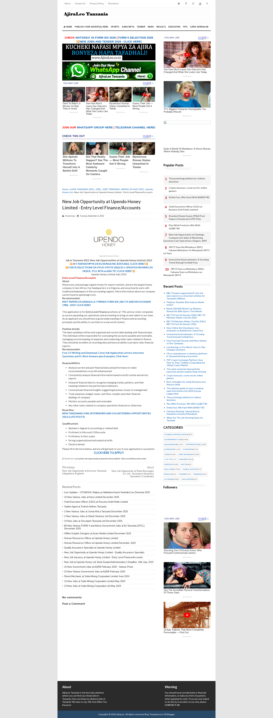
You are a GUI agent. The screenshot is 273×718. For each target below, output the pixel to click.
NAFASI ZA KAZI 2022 (132, 189)
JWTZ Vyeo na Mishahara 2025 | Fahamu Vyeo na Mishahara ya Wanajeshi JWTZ (183, 272)
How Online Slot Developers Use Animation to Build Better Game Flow (185, 329)
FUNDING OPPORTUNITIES (176, 434)
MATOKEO (169, 464)
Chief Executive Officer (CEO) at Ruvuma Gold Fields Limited (96, 501)
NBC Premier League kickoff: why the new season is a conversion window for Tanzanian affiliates (186, 296)
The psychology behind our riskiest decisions (187, 180)
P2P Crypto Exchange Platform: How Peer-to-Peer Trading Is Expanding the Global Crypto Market (186, 363)
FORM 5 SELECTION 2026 (135, 37)
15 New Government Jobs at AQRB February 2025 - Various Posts (98, 566)
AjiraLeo (120, 714)
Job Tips (168, 459)
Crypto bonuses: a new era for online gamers (188, 189)
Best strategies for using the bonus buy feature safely (186, 383)
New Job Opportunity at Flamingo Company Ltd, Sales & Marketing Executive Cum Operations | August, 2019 (185, 237)
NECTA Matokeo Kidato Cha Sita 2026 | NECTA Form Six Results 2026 (186, 322)
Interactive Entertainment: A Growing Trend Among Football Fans (189, 261)
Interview (188, 449)
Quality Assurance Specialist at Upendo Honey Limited (92, 547)
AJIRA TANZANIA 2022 (82, 189)
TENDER (141, 27)
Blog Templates (152, 714)
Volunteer (187, 479)
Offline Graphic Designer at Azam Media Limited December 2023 (97, 533)
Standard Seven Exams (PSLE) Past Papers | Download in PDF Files (187, 217)
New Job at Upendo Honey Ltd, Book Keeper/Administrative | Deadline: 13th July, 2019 (108, 562)
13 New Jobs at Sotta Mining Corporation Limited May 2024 (94, 581)
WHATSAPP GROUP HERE (95, 127)
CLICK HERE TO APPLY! (109, 452)
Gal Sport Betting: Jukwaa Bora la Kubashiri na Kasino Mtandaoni (183, 412)
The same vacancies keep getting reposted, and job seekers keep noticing (186, 370)
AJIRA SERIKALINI (199, 27)
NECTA (184, 464)
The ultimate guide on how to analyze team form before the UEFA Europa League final (185, 391)
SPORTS (115, 27)
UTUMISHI (168, 479)
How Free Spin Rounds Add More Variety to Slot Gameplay (187, 342)
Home (68, 27)
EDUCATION (174, 27)
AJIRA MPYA (128, 27)
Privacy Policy (97, 3)
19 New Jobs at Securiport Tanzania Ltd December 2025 (93, 521)
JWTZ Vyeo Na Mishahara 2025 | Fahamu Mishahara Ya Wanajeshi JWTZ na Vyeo (186, 250)
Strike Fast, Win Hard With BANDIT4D (189, 197)
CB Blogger (168, 714)
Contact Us (80, 3)
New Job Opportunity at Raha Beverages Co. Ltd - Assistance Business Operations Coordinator (133, 474)
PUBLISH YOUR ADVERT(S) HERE (91, 27)
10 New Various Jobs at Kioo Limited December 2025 (91, 497)
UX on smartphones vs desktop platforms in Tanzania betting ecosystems (187, 354)
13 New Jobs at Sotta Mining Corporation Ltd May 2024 (92, 586)
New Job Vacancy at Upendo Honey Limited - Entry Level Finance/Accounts (103, 557)
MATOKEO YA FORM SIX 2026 (96, 37)
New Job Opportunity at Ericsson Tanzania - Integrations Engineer (85, 472)
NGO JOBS (169, 469)
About (67, 3)
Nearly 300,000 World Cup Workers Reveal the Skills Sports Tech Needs (184, 310)
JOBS (98, 189)
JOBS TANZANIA (111, 189)
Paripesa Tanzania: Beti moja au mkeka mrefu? (185, 303)
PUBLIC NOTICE (190, 469)
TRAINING (197, 474)
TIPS (185, 27)
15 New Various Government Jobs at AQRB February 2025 (94, 571)
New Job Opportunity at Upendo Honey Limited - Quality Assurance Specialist (104, 552)
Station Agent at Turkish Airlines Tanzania (85, 506)
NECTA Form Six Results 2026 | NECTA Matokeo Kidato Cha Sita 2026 (186, 316)
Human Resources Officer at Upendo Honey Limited (91, 538)
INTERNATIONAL (193, 444)
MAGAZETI (184, 459)
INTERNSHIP (169, 449)
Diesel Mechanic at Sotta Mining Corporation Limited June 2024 (96, 576)
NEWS (151, 27)
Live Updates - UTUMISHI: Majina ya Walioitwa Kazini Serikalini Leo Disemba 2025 (107, 492)
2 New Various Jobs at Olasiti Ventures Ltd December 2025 (94, 516)
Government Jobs (173, 439)
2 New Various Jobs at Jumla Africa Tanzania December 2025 (96, 511)
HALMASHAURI (171, 444)
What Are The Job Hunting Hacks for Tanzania (185, 419)
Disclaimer (113, 3)
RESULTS (161, 27)
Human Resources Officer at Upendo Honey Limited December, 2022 (100, 543)
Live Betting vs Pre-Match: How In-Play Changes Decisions (186, 348)
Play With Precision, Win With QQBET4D (184, 227)
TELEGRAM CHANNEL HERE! (135, 127)
